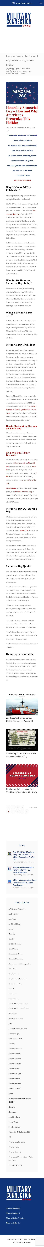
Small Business (14, 1117)
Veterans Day (23, 530)
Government (13, 999)
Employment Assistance (18, 979)
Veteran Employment (17, 1142)
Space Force (13, 1122)
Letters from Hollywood (18, 1029)
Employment (13, 974)
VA (10, 1137)
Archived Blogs (15, 924)
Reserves (12, 1107)
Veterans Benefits (15, 1165)
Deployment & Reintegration (20, 964)
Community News (15, 954)
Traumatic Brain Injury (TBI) (20, 1132)
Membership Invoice (13, 1223)
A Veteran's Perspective (17, 909)
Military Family (14, 1054)
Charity (11, 939)
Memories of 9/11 (15, 1039)
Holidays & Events (16, 1019)
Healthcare (13, 1014)
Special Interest (14, 1127)
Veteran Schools (15, 1152)
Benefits (12, 934)
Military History (15, 1059)
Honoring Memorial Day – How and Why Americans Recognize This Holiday (22, 60)
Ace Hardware (11, 488)
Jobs (10, 1024)
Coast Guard (13, 949)
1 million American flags (23, 492)
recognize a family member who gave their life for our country (21, 409)
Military (12, 1044)
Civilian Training (15, 944)
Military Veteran (15, 1084)
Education (12, 969)
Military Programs (15, 1074)
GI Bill (11, 989)
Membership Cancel (13, 1213)
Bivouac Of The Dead (22, 180)
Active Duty (13, 914)
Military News (14, 1069)
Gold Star (12, 994)
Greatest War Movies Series (19, 1009)
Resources (12, 1112)
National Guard (14, 1089)
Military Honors (15, 1064)
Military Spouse (15, 1079)
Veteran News (14, 1147)
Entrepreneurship (15, 984)
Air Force (12, 919)
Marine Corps (14, 1034)
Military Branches (15, 1049)
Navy (11, 1094)
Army (11, 929)
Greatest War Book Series (18, 1004)
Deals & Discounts (16, 959)
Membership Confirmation (15, 1218)
